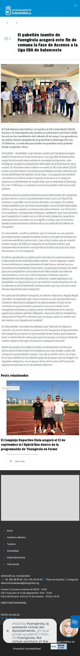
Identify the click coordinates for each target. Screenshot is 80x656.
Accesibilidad (33, 648)
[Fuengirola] (18, 10)
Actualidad (13, 550)
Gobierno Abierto (16, 537)
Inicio (10, 530)
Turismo (11, 544)
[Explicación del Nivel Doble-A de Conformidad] (59, 648)
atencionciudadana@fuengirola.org (20, 583)
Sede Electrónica (16, 557)
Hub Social (13, 564)
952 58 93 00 (15, 579)
